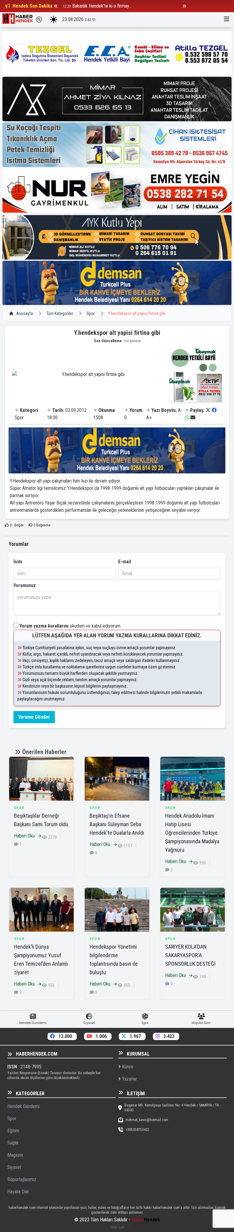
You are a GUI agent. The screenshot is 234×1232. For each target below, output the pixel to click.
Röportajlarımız (21, 1179)
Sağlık (13, 1143)
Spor (91, 313)
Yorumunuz (24, 585)
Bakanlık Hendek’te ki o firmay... (102, 6)
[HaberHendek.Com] (17, 19)
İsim (17, 562)
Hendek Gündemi (23, 1106)
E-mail (124, 562)
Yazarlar (129, 1079)
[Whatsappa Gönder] (187, 417)
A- (180, 410)
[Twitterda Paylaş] (208, 410)
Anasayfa (24, 313)
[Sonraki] (184, 6)
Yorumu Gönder (34, 717)
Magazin (15, 1155)
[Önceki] (56, 6)
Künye (127, 1067)
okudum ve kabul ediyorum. (70, 626)
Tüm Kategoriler (59, 313)
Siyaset (14, 1167)
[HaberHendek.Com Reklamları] (117, 53)
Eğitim (13, 1131)
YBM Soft (117, 1227)
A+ (148, 417)
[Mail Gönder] (192, 417)
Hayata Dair (18, 1192)
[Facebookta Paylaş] (214, 410)
